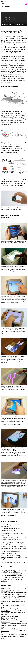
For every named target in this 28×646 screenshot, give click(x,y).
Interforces (18, 605)
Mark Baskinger (10, 576)
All (2, 6)
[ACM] (15, 530)
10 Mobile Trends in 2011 (18, 613)
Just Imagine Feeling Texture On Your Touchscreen (13, 601)
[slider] (6, 24)
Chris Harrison (16, 574)
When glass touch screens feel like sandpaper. (13, 590)
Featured (7, 6)
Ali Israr (15, 572)
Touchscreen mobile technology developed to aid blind (14, 593)
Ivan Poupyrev (8, 572)
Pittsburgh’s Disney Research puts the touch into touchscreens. (14, 635)
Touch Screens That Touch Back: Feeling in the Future (14, 624)
